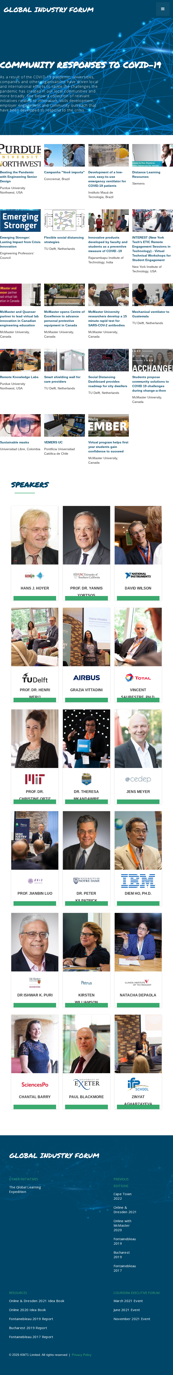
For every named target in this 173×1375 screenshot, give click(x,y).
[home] (48, 7)
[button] (163, 9)
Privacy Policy (81, 1355)
